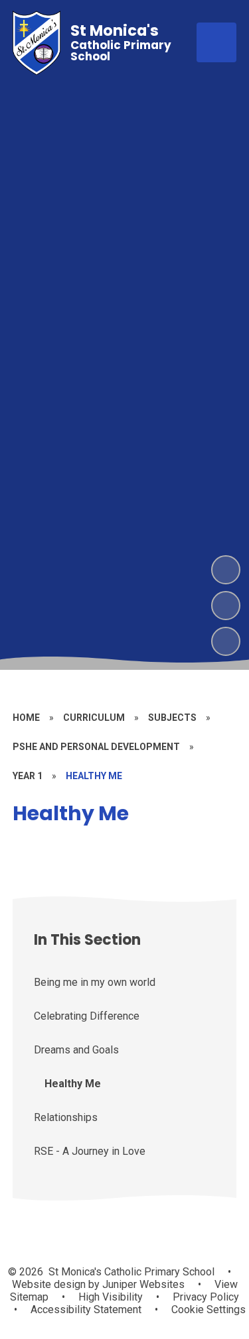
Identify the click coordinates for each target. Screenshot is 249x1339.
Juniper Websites (142, 1284)
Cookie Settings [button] (208, 1309)
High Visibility (110, 1297)
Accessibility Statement (86, 1309)
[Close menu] (216, 42)
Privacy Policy (206, 1297)
